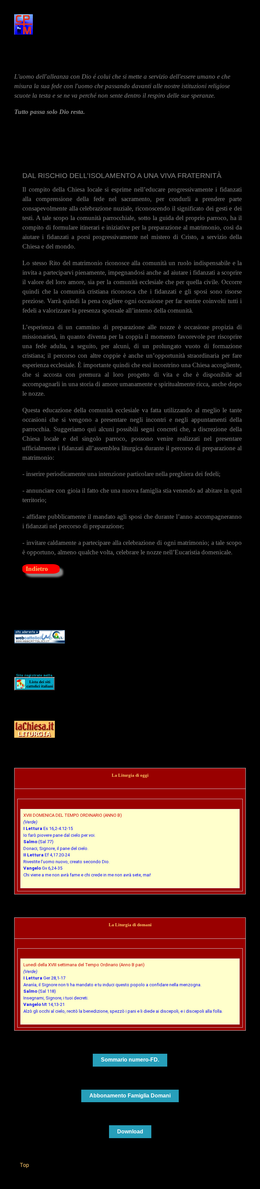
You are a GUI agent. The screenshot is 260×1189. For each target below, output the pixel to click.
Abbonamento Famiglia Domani (130, 1095)
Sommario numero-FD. (130, 1060)
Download (130, 1131)
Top (23, 1165)
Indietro (37, 568)
